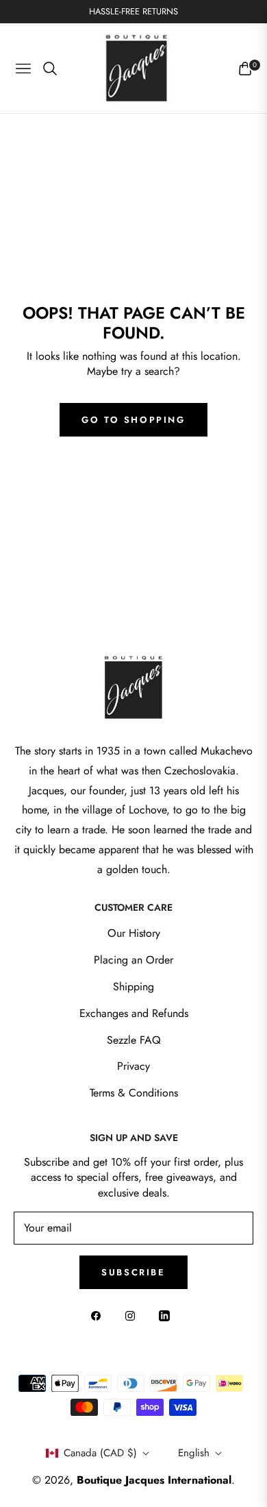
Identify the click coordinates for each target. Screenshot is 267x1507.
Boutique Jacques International (154, 1480)
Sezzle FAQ (134, 1040)
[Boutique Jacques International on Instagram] (133, 1315)
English (193, 1452)
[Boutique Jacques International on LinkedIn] (168, 1315)
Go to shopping (133, 419)
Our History (133, 933)
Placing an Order (133, 960)
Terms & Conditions (134, 1093)
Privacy (133, 1066)
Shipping (133, 986)
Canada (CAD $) (100, 1452)
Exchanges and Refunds (133, 1013)
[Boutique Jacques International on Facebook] (99, 1315)
